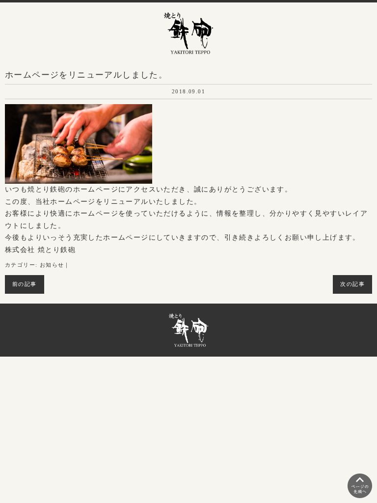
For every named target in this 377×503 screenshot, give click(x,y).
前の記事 (24, 284)
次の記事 (352, 284)
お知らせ (52, 265)
